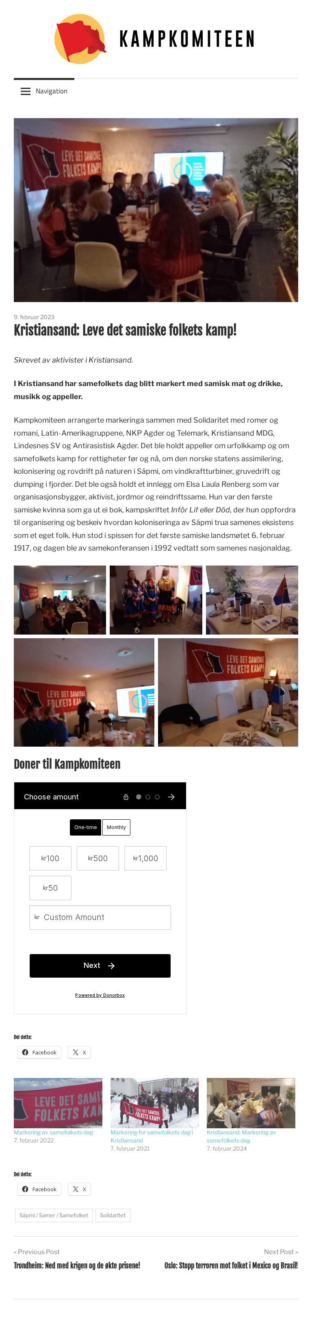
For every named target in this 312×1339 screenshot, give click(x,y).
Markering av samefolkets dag (53, 1132)
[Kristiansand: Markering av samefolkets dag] (251, 1103)
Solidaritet (113, 1215)
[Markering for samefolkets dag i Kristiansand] (154, 1103)
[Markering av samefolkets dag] (58, 1103)
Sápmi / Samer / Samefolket (54, 1215)
